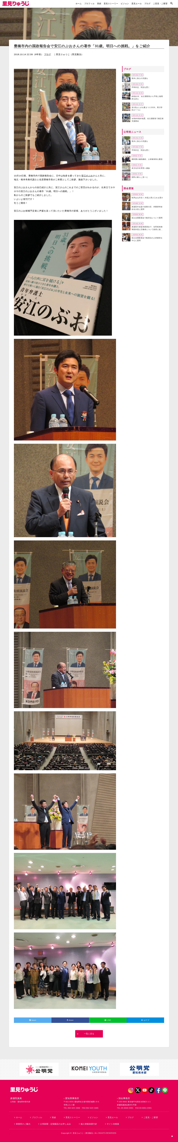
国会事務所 (124, 1098)
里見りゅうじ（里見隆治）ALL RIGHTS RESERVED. (95, 1133)
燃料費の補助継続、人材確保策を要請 (147, 159)
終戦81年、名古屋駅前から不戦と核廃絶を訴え (147, 97)
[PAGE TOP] (172, 1136)
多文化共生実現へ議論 (141, 168)
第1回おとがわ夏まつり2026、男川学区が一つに (147, 108)
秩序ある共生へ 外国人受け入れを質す (147, 198)
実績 (99, 4)
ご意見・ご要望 (160, 4)
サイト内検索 (113, 1124)
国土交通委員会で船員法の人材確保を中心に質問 (147, 239)
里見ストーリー (111, 4)
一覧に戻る (89, 1034)
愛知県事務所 (72, 1098)
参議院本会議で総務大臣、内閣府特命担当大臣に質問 (147, 208)
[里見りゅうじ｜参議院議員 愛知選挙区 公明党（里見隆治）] (15, 5)
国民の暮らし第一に (140, 177)
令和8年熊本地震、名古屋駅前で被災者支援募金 (148, 120)
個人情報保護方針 (89, 1124)
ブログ (147, 4)
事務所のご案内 (23, 1124)
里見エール (137, 4)
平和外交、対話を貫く (141, 87)
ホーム (79, 4)
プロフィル (89, 4)
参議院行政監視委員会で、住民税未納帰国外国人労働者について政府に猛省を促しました (147, 228)
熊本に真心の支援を (140, 78)
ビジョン (125, 4)
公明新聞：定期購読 (55, 1124)
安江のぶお (87, 176)
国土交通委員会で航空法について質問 (147, 218)
